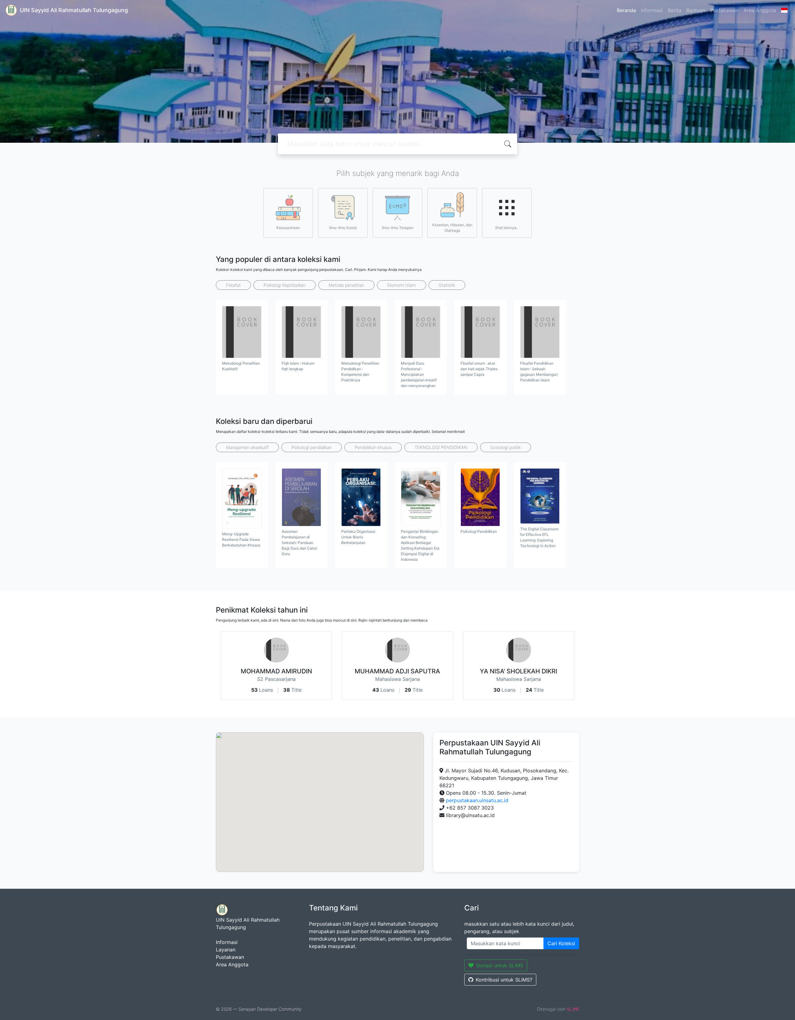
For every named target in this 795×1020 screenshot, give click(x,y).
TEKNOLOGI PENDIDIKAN (441, 447)
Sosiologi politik (505, 447)
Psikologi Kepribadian (285, 285)
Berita (674, 10)
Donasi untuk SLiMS (499, 965)
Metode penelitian (346, 285)
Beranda (626, 10)
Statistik (447, 285)
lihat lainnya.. (506, 227)
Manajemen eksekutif (247, 447)
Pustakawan (724, 10)
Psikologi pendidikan (312, 447)
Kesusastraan (288, 227)
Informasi (652, 10)
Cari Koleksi (561, 943)
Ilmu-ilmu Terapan (397, 227)
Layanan (225, 949)
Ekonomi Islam (401, 285)
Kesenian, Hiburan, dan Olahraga (452, 227)
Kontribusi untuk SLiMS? (504, 980)
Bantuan (695, 10)
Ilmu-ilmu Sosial (343, 227)
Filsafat (233, 285)
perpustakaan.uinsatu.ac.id (477, 800)
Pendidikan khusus (373, 447)
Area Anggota (759, 10)
